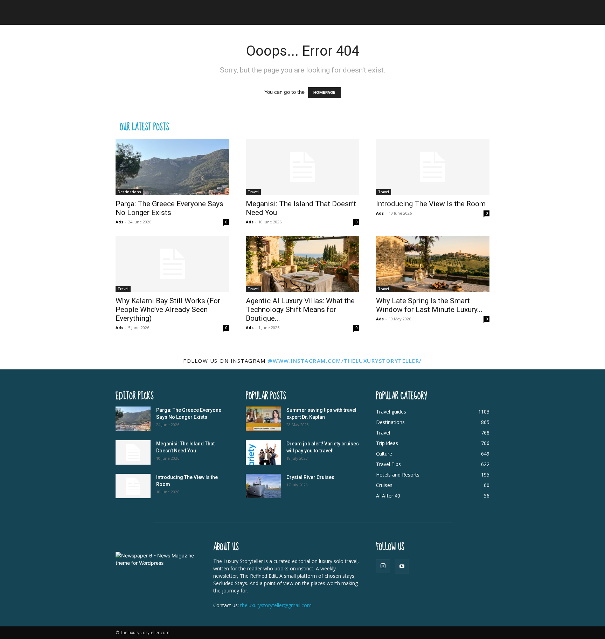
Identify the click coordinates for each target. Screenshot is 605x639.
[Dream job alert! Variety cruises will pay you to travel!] (263, 452)
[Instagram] (383, 566)
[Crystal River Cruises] (263, 486)
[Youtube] (402, 567)
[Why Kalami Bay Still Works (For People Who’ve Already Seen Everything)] (172, 264)
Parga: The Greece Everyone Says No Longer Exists (169, 208)
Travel (253, 191)
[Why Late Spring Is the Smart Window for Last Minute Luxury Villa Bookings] (432, 264)
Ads (119, 221)
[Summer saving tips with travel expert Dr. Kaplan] (263, 419)
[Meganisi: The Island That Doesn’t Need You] (302, 167)
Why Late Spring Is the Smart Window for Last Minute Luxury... (429, 305)
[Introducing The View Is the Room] (432, 167)
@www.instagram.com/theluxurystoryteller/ (344, 360)
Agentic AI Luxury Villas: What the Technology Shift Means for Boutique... (300, 309)
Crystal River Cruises (310, 477)
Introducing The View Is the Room (431, 204)
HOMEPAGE (324, 92)
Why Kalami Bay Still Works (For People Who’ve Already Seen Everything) (168, 309)
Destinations (129, 191)
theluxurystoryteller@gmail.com (276, 605)
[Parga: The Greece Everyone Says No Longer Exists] (172, 167)
